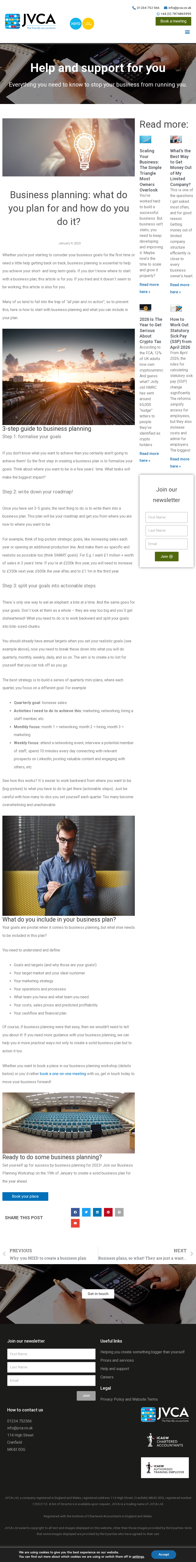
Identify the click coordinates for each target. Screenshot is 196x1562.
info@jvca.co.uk (20, 1428)
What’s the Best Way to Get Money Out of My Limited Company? (181, 167)
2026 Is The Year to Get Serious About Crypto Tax (151, 330)
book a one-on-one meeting (63, 1073)
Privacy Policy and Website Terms (129, 1399)
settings (138, 1557)
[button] (187, 32)
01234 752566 (19, 1421)
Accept (163, 1554)
